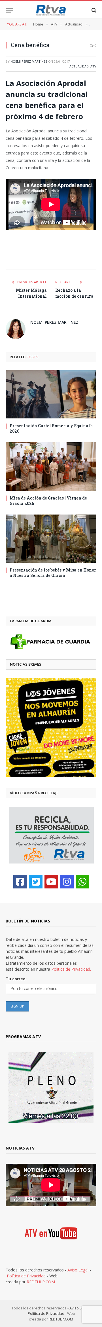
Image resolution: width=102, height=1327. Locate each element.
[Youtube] (51, 881)
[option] (51, 727)
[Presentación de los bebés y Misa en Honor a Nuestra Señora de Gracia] (51, 539)
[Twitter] (35, 881)
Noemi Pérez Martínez (28, 61)
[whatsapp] (82, 881)
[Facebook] (20, 881)
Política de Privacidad (26, 1276)
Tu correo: (16, 978)
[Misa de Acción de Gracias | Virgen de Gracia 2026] (51, 466)
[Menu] (9, 10)
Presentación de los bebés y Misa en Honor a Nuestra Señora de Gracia (53, 572)
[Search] (93, 10)
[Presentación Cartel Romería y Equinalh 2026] (51, 394)
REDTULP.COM (41, 1281)
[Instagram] (67, 881)
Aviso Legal (77, 1270)
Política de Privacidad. (71, 969)
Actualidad (79, 66)
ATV (93, 66)
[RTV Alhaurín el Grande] (51, 10)
